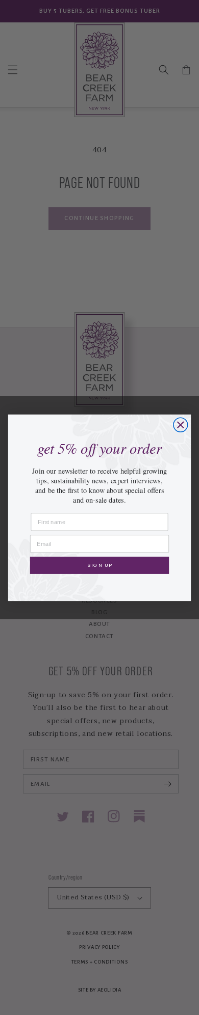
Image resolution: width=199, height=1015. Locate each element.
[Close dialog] (180, 425)
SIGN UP (99, 564)
